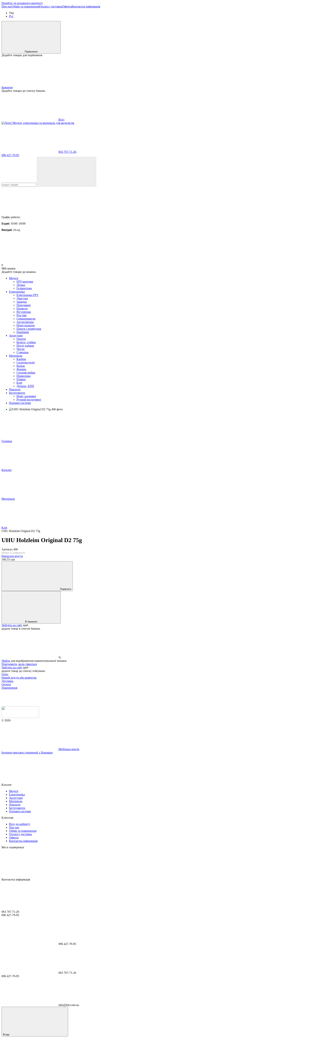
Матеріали (15, 355)
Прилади (14, 389)
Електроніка (17, 291)
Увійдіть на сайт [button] (12, 625)
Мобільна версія (68, 749)
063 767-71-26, (67, 151)
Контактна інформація (86, 6)
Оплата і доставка (50, 6)
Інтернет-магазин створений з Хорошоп (27, 752)
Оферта (67, 6)
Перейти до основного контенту (22, 3)
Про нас (7, 6)
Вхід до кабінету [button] (19, 824)
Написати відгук (12, 556)
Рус (11, 16)
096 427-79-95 (10, 155)
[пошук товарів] (66, 172)
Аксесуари (16, 335)
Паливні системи (20, 402)
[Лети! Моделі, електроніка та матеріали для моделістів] (20, 717)
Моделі (13, 278)
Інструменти (17, 392)
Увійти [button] (6, 660)
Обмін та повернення (25, 6)
